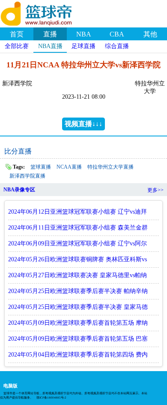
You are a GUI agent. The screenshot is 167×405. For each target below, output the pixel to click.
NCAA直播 (69, 167)
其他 (150, 34)
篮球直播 (40, 167)
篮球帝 (47, 12)
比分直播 (18, 151)
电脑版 (10, 385)
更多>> (155, 190)
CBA (117, 34)
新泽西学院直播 (27, 176)
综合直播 (117, 46)
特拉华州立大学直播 (110, 167)
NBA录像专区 (19, 190)
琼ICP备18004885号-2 (51, 397)
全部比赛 (17, 46)
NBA (83, 34)
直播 (50, 34)
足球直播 (83, 46)
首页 (17, 34)
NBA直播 (50, 46)
